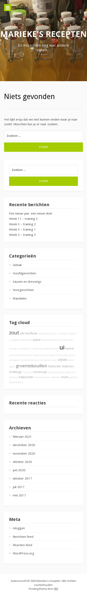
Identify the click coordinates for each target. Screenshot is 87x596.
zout (14, 332)
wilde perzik (68, 355)
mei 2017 (19, 495)
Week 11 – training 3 (23, 219)
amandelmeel (41, 377)
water (71, 360)
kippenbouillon (50, 339)
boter (70, 339)
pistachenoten (51, 348)
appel (12, 366)
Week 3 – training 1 (22, 229)
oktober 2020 (22, 462)
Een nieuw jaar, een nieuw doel (30, 213)
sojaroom (70, 372)
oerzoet (13, 355)
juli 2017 (18, 487)
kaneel (69, 348)
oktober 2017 (22, 478)
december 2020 (24, 445)
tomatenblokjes (56, 372)
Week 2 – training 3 (22, 235)
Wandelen (20, 298)
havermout (55, 355)
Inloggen (19, 528)
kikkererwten (26, 355)
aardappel (14, 360)
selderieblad (27, 360)
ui (62, 347)
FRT (56, 589)
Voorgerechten (23, 290)
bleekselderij (16, 382)
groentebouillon (31, 366)
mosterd (71, 333)
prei (37, 360)
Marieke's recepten (43, 33)
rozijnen (27, 372)
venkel (63, 333)
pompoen (45, 360)
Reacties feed (22, 545)
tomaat (13, 348)
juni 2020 (19, 470)
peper (37, 340)
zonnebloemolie (47, 333)
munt (64, 377)
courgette (14, 339)
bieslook (13, 377)
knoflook (31, 333)
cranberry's (36, 348)
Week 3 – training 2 (22, 224)
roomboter (24, 348)
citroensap (40, 372)
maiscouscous (41, 355)
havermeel (26, 339)
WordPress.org (23, 553)
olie (22, 333)
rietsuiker (55, 377)
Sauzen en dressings (27, 281)
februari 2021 (22, 436)
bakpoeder (26, 377)
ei (58, 333)
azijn (54, 360)
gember (73, 377)
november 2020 (24, 453)
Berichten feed (23, 537)
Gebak (17, 265)
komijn (62, 339)
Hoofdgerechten (24, 273)
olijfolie (62, 360)
